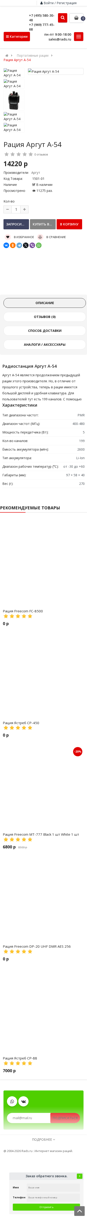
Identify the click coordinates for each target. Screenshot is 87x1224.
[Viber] (32, 245)
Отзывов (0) (45, 317)
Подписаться (65, 1118)
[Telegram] (19, 245)
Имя (16, 1187)
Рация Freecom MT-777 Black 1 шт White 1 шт (41, 834)
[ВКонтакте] (6, 245)
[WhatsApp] (39, 245)
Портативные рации (32, 55)
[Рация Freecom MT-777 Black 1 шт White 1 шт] (43, 785)
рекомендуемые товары (30, 508)
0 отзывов (41, 154)
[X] (26, 245)
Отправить (46, 1207)
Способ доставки (44, 330)
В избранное (23, 237)
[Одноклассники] (13, 245)
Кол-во (9, 201)
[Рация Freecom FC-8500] (43, 562)
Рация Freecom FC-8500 (23, 611)
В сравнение (56, 237)
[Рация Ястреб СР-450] (43, 674)
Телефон (19, 1197)
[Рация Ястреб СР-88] (43, 1009)
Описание (44, 303)
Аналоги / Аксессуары (44, 344)
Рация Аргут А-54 (17, 60)
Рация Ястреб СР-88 (20, 1058)
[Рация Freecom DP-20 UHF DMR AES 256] (43, 897)
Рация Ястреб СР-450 (21, 722)
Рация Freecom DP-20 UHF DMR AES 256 (37, 946)
